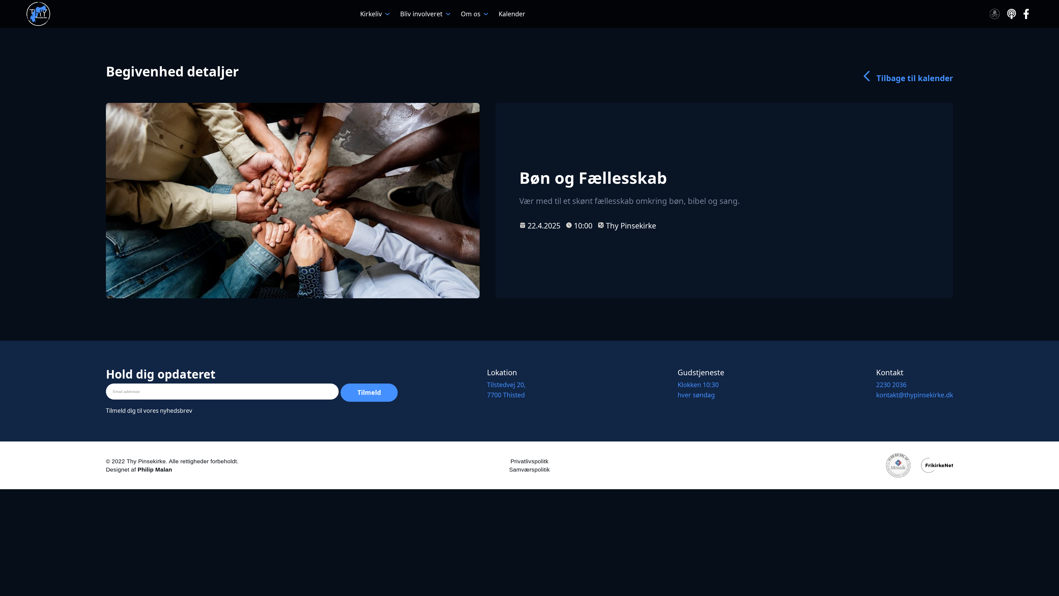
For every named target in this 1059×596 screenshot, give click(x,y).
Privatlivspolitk (529, 461)
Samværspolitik (529, 469)
